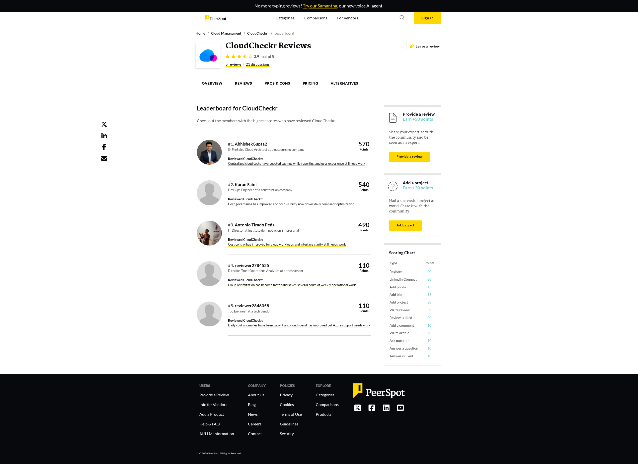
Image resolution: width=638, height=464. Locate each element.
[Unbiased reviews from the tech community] (216, 18)
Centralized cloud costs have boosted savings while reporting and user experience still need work (296, 163)
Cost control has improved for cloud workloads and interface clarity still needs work (287, 244)
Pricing (311, 83)
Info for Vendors (213, 404)
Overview (212, 83)
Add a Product (211, 414)
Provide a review (409, 156)
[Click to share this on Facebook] (104, 148)
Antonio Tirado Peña (255, 224)
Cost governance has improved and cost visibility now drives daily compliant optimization (291, 204)
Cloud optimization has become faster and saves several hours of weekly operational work (292, 285)
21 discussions (258, 64)
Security (287, 433)
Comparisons (327, 404)
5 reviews (233, 64)
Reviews (243, 83)
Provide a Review (214, 394)
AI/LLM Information (216, 433)
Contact (255, 433)
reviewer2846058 (252, 305)
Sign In (427, 18)
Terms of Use (291, 414)
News (253, 414)
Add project (405, 225)
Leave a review (428, 46)
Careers (254, 423)
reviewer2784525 (252, 265)
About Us (256, 394)
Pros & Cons (277, 83)
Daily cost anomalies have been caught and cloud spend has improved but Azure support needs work (299, 325)
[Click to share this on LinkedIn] (104, 136)
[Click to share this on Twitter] (104, 125)
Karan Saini (246, 184)
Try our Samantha (320, 5)
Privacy (286, 394)
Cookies (287, 404)
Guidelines (289, 423)
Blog (252, 404)
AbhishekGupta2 (251, 144)
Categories (325, 394)
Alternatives (344, 83)
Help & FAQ (209, 423)
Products (323, 414)
